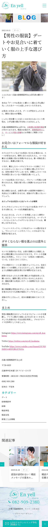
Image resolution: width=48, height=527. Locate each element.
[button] (46, 464)
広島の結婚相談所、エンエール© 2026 (24, 508)
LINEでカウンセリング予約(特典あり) (23, 523)
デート (4, 397)
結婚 (3, 406)
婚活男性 (5, 410)
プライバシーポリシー (24, 513)
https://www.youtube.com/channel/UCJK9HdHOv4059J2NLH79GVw (24, 347)
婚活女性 (5, 415)
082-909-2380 (26, 502)
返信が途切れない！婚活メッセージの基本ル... (23, 476)
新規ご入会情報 (8, 419)
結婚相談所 (6, 401)
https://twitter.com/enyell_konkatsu (23, 341)
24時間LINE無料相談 (35, 127)
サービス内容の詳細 (13, 132)
